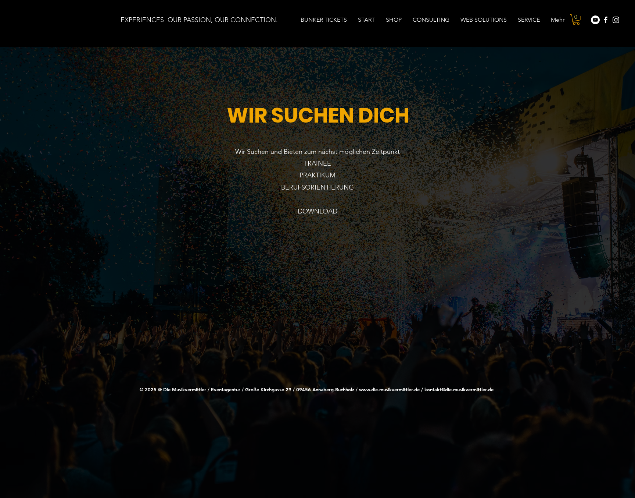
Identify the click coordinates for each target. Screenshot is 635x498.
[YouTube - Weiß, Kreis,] (595, 19)
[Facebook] (605, 19)
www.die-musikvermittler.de (389, 389)
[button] (576, 19)
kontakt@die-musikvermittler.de (459, 389)
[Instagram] (615, 19)
